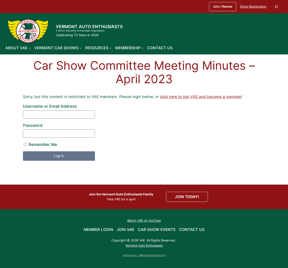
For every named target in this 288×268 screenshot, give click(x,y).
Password (32, 125)
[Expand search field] (276, 6)
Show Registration (253, 6)
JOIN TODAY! (187, 196)
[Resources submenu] (110, 48)
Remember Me (42, 144)
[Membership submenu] (142, 48)
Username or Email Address (50, 106)
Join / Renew (222, 6)
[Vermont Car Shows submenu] (80, 48)
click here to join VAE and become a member (200, 96)
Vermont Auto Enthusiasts (89, 26)
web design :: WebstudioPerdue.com (144, 255)
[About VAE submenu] (29, 48)
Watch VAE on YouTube (144, 220)
